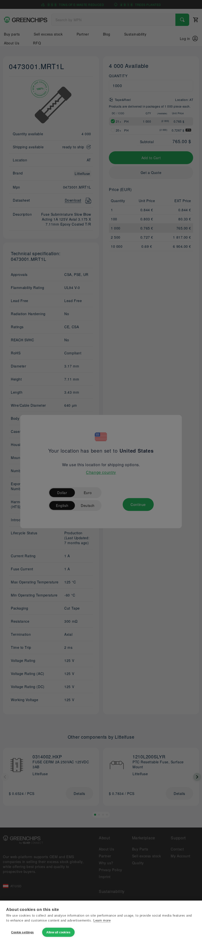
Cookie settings (22, 932)
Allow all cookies (58, 932)
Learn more (102, 920)
